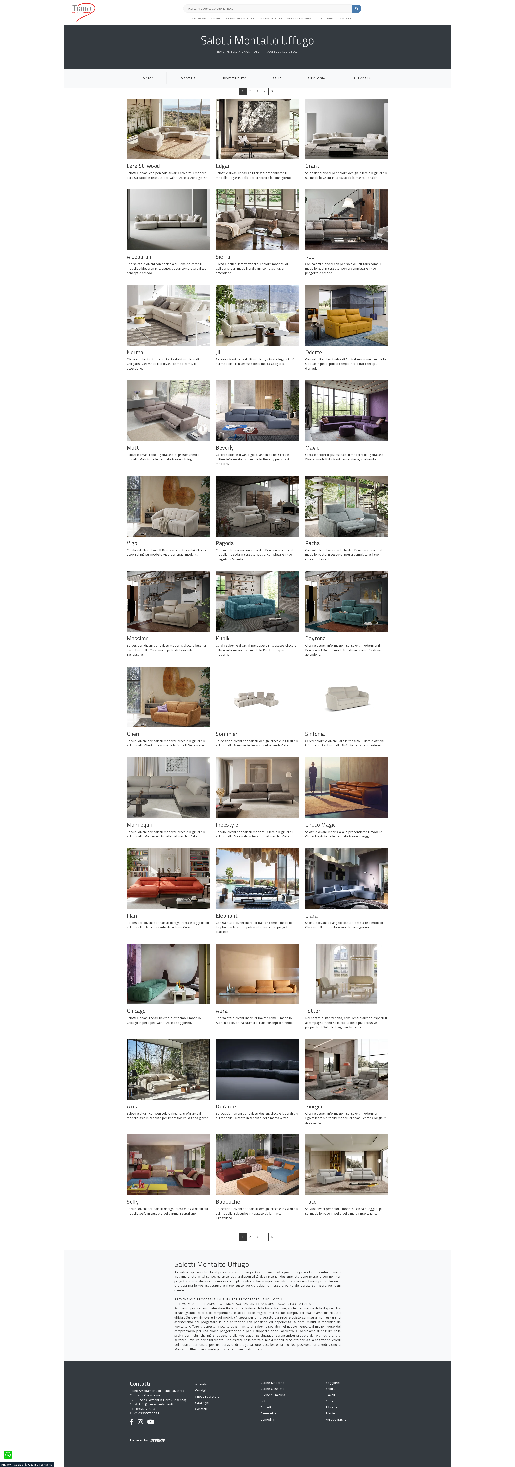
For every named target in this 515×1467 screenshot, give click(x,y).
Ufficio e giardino (300, 18)
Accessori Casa (271, 18)
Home (220, 51)
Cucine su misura (273, 1395)
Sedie (330, 1401)
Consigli (200, 1390)
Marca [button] (148, 78)
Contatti (345, 18)
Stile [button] (277, 78)
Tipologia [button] (316, 78)
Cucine (216, 18)
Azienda (201, 1384)
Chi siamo (199, 18)
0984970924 (145, 1409)
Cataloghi (326, 18)
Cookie (18, 1464)
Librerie (331, 1407)
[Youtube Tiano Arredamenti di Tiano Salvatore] (150, 1422)
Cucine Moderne (272, 1383)
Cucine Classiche (272, 1389)
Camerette (269, 1413)
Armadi (266, 1407)
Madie (330, 1413)
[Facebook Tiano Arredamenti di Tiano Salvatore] (132, 1422)
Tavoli (330, 1395)
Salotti (258, 51)
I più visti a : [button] (361, 78)
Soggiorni (333, 1383)
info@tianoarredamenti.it (157, 1404)
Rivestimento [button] (234, 78)
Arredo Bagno (336, 1419)
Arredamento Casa (240, 18)
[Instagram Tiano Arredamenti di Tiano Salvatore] (140, 1422)
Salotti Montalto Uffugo (282, 51)
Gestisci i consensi (40, 1464)
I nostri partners (207, 1396)
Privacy (6, 1464)
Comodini (267, 1419)
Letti (264, 1401)
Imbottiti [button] (188, 78)
